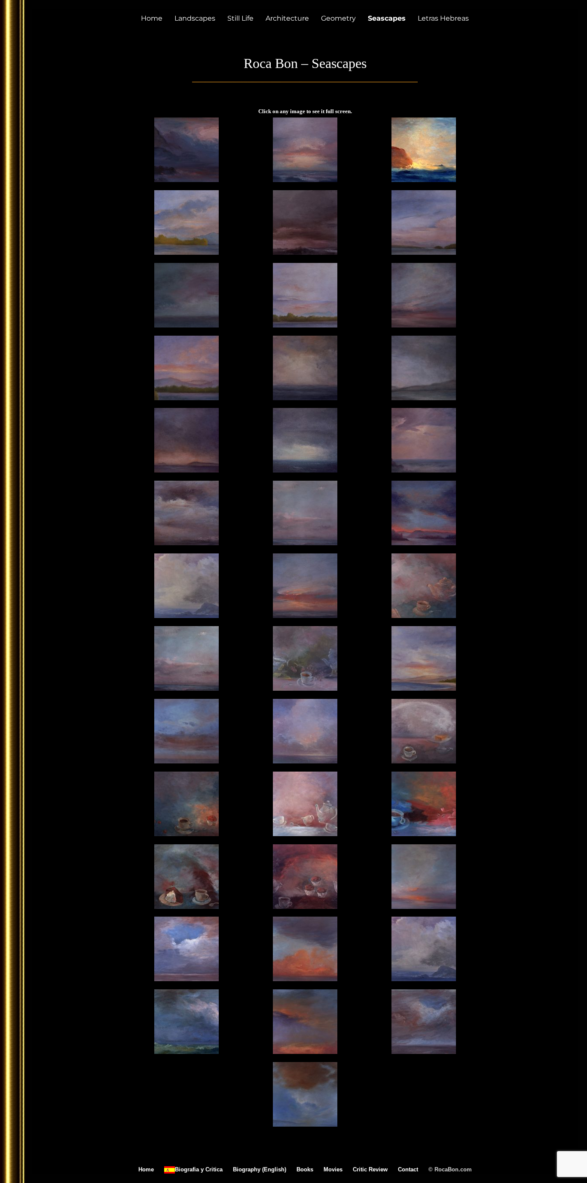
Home (151, 18)
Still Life (240, 18)
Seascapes (387, 18)
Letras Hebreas (443, 18)
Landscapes (194, 18)
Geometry (338, 18)
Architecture (287, 18)
